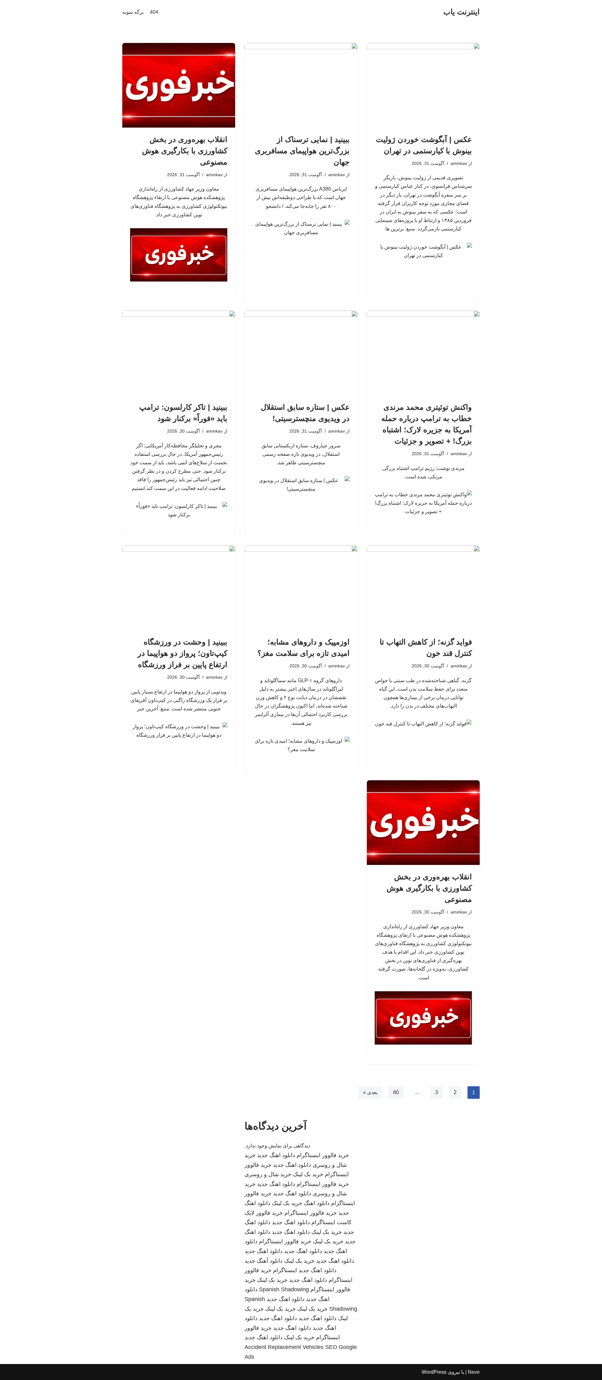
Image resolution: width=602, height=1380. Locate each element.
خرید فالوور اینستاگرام (323, 1155)
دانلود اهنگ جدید (276, 1155)
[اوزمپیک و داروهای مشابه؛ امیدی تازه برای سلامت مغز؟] (301, 587)
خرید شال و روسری (268, 1174)
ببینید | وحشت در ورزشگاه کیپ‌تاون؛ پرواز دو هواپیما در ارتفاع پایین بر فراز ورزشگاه (182, 653)
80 (396, 1092)
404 (154, 12)
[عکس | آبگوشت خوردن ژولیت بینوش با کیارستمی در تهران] (423, 85)
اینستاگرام (285, 1270)
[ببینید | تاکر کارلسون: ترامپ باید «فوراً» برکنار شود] (178, 353)
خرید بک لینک (308, 1174)
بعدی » (370, 1092)
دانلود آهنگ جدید (264, 1261)
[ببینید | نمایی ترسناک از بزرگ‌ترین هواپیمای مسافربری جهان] (301, 85)
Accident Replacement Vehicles (284, 1347)
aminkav (459, 163)
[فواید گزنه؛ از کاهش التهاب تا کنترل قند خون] (423, 587)
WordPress (434, 1372)
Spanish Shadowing (284, 1289)
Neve (474, 1372)
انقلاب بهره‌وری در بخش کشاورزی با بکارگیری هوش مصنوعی (184, 150)
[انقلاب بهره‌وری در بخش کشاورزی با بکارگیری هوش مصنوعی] (178, 85)
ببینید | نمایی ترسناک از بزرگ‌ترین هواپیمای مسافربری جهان (302, 150)
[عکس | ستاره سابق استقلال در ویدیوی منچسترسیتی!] (301, 353)
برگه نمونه (133, 12)
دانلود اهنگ (317, 1203)
